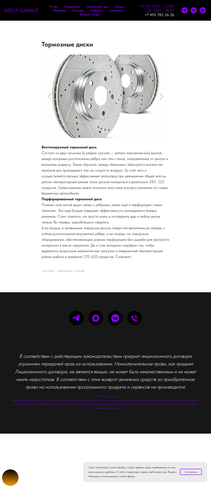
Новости (96, 10)
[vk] (194, 10)
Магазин (59, 10)
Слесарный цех (97, 6)
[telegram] (185, 10)
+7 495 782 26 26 (159, 15)
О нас (53, 6)
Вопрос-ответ (90, 14)
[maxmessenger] (203, 10)
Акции (119, 6)
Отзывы (78, 10)
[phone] (134, 318)
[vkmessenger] (115, 318)
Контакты (116, 10)
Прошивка (72, 6)
